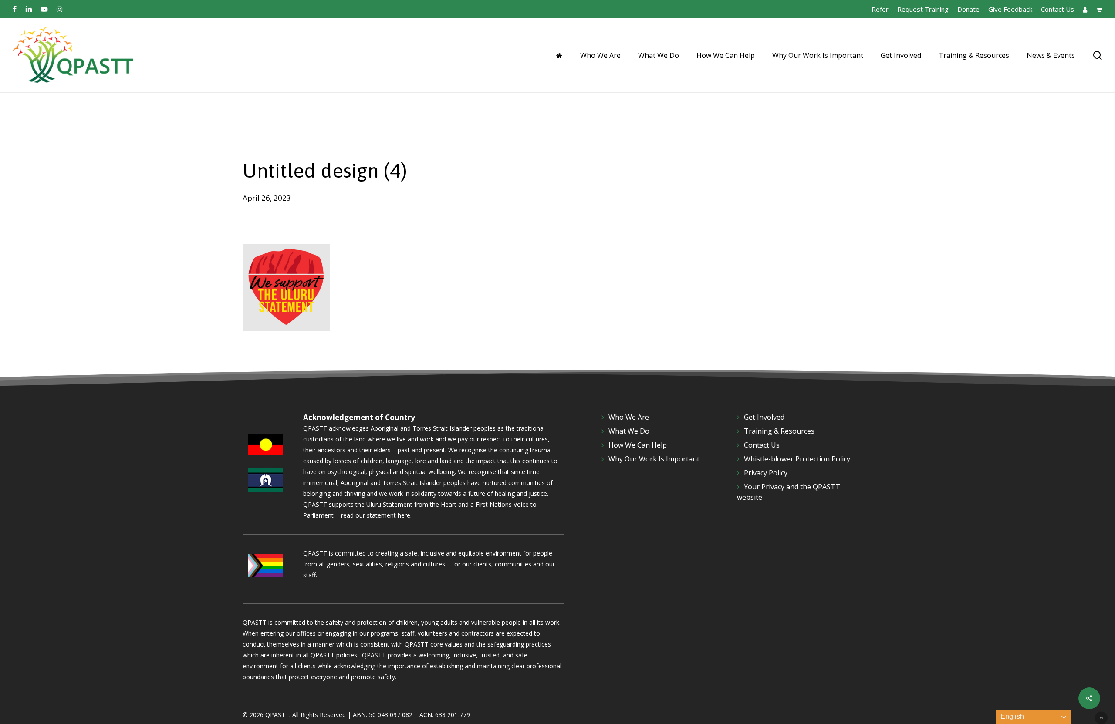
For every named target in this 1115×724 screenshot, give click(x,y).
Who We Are (628, 417)
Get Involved (764, 417)
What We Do (628, 431)
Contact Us (762, 445)
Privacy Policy (765, 473)
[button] (1101, 717)
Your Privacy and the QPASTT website (788, 492)
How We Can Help (637, 445)
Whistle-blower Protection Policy (797, 459)
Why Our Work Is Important (653, 459)
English (1011, 716)
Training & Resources (779, 431)
